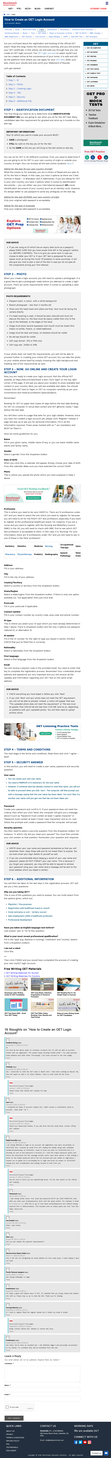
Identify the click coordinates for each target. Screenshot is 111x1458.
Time (33, 33)
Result (25, 33)
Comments (11, 23)
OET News (91, 86)
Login (41, 29)
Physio (106, 161)
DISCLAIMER (11, 1450)
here (69, 163)
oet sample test (93, 73)
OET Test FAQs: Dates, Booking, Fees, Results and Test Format (41, 1015)
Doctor (87, 161)
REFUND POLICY (12, 1441)
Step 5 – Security (16, 97)
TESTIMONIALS (12, 1447)
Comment (9, 1363)
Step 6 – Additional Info (20, 101)
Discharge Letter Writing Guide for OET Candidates (14, 994)
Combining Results (12, 33)
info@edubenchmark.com (54, 1440)
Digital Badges (54, 37)
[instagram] (89, 1442)
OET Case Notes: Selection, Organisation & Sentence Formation (41, 995)
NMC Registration (12, 37)
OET (10, 8)
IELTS (27, 8)
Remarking (64, 29)
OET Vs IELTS (81, 33)
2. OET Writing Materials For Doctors (22, 976)
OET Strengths (91, 37)
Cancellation (52, 29)
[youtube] (85, 1442)
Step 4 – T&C (14, 92)
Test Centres (40, 37)
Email (7, 1394)
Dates (17, 29)
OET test (60, 59)
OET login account (47, 53)
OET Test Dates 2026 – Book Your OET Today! (15, 1014)
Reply (8, 1058)
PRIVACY (9, 1434)
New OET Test (76, 37)
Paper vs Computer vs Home (61, 33)
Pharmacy (99, 161)
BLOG (37, 8)
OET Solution (27, 37)
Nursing (92, 161)
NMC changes (95, 33)
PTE (19, 8)
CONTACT (49, 8)
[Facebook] (76, 1442)
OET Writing (91, 56)
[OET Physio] (106, 157)
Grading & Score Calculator (83, 29)
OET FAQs (42, 33)
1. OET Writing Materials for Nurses (21, 973)
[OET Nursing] (93, 157)
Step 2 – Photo (15, 84)
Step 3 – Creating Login (19, 88)
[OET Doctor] (87, 157)
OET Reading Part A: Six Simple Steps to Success (66, 994)
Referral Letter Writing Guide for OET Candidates (68, 1014)
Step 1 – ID (13, 80)
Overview (8, 29)
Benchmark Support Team (19, 1086)
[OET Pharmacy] (99, 157)
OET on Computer (94, 48)
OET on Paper (92, 52)
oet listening (92, 82)
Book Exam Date (29, 29)
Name (8, 1385)
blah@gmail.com (17, 1204)
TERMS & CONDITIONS (15, 1437)
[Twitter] (80, 1442)
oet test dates (93, 69)
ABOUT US (10, 1431)
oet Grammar (92, 65)
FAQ (7, 1444)
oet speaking (92, 77)
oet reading (92, 61)
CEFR (65, 37)
